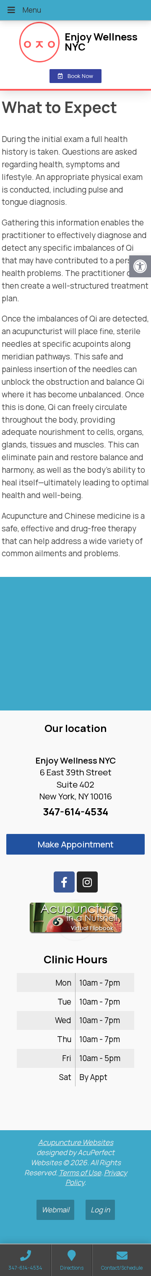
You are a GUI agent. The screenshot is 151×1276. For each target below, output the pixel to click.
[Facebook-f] (64, 882)
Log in (100, 1209)
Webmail (55, 1209)
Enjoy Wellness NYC (101, 42)
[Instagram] (87, 882)
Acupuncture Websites (75, 1142)
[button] (140, 266)
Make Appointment (76, 844)
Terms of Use (80, 1172)
